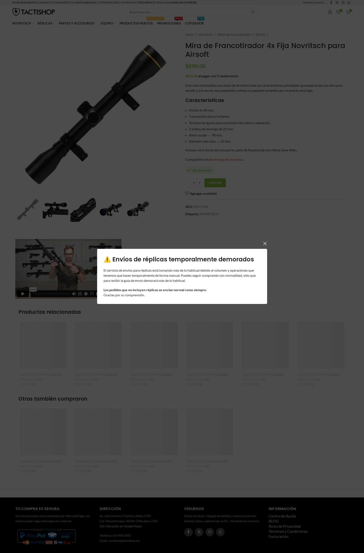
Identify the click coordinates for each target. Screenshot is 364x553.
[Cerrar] (265, 243)
